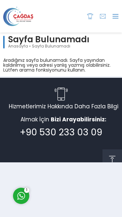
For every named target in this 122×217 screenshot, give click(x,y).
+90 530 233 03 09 (61, 133)
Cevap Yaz (62, 169)
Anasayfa (18, 46)
